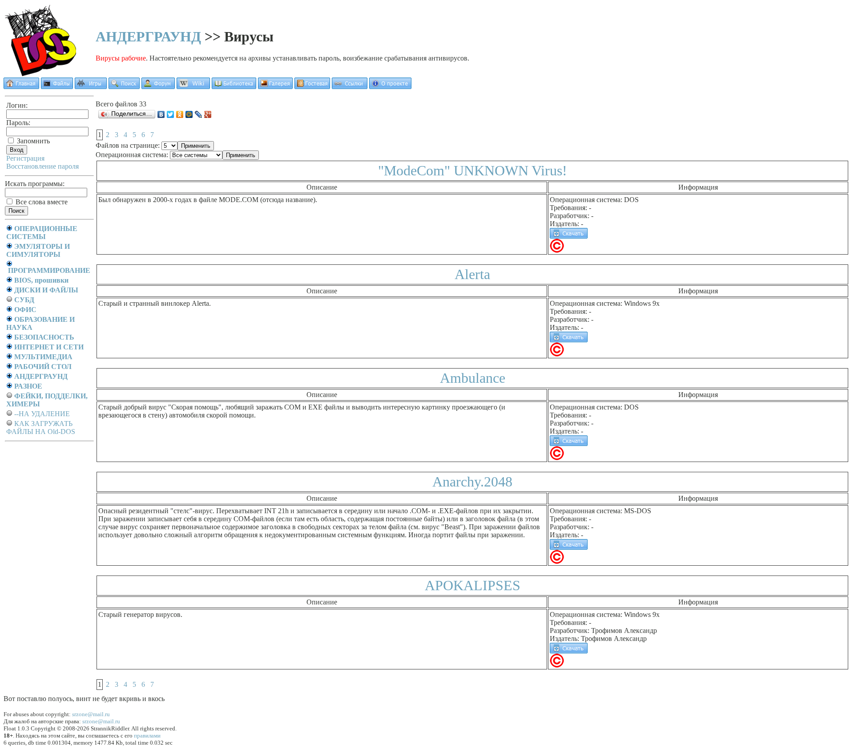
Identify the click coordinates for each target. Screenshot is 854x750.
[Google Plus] (208, 114)
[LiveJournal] (198, 114)
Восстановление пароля (42, 166)
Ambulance (472, 378)
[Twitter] (170, 114)
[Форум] (158, 86)
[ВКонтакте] (161, 114)
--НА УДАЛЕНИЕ (42, 414)
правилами (147, 735)
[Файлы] (57, 86)
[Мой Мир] (189, 114)
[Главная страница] (21, 86)
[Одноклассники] (180, 114)
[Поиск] (124, 86)
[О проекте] (390, 86)
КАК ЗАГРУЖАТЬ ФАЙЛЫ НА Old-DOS (40, 427)
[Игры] (91, 86)
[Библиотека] (234, 86)
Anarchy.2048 (472, 482)
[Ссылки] (349, 86)
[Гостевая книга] (312, 86)
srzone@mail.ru (91, 714)
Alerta (472, 274)
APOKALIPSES (472, 585)
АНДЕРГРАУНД (148, 36)
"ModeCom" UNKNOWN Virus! (472, 170)
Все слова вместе (41, 202)
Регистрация (25, 158)
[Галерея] (275, 86)
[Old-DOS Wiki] (193, 86)
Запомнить (32, 141)
